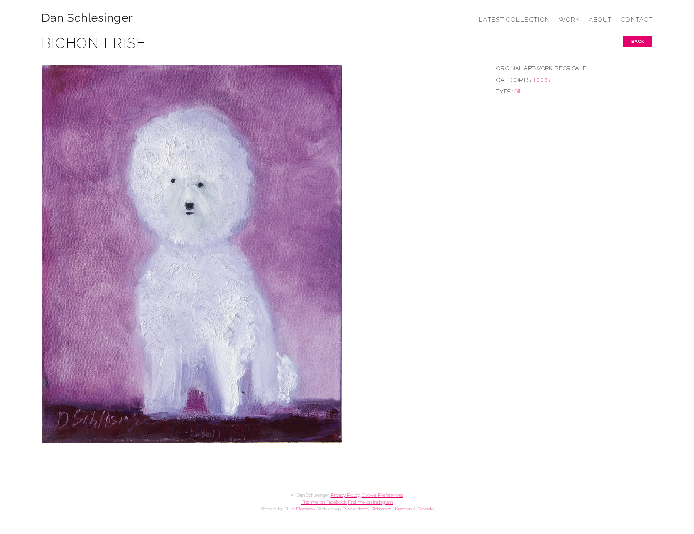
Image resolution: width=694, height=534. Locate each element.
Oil (518, 91)
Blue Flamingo (299, 508)
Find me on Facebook (324, 502)
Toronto (425, 508)
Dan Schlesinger (87, 18)
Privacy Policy (345, 495)
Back (637, 41)
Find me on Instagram (370, 502)
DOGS (542, 80)
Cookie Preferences (382, 495)
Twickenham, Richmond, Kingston (377, 508)
